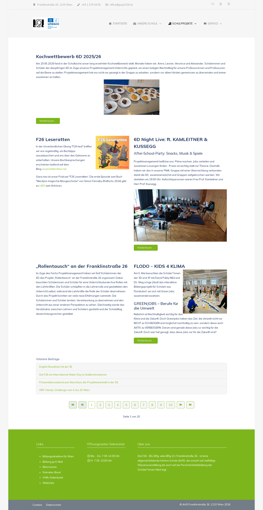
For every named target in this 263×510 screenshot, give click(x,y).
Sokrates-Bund (52, 472)
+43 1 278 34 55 (91, 4)
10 (171, 405)
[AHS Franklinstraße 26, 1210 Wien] (46, 23)
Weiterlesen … (48, 121)
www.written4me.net (54, 168)
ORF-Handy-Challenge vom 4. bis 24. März (64, 389)
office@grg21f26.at (121, 4)
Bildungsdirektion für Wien (58, 456)
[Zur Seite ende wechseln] (190, 404)
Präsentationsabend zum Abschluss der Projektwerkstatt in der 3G (78, 382)
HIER (42, 185)
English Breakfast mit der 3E (55, 366)
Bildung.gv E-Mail (53, 461)
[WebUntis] (221, 4)
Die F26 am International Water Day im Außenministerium (73, 374)
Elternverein (50, 466)
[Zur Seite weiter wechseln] (181, 404)
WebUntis (48, 482)
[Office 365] (212, 4)
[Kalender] (228, 4)
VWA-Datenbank (53, 477)
